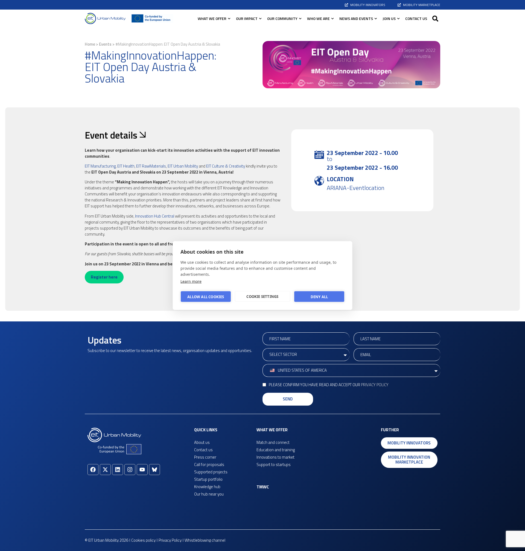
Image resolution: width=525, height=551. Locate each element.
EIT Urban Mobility (183, 166)
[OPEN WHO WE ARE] (332, 18)
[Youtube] (142, 469)
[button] (435, 18)
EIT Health (126, 166)
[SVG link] (105, 18)
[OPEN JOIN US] (398, 18)
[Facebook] (93, 469)
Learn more (191, 281)
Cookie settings (262, 296)
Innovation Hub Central (154, 216)
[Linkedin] (117, 469)
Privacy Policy (375, 385)
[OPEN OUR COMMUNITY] (300, 18)
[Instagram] (129, 469)
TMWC (262, 487)
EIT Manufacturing (100, 166)
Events (105, 44)
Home (90, 44)
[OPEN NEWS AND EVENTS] (375, 18)
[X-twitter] (105, 469)
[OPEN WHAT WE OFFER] (229, 18)
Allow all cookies (205, 296)
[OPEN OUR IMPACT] (260, 18)
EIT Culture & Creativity (225, 166)
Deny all (319, 296)
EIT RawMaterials (151, 166)
